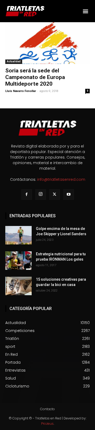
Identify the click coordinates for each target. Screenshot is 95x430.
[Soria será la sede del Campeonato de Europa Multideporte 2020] (47, 43)
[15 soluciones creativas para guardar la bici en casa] (18, 286)
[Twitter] (54, 194)
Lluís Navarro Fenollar (20, 91)
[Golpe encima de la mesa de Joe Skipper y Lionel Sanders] (18, 235)
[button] (85, 11)
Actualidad (14, 61)
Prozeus (47, 423)
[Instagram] (40, 194)
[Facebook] (26, 194)
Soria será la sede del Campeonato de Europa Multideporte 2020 (35, 77)
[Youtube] (68, 194)
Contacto (47, 409)
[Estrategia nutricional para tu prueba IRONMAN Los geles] (18, 260)
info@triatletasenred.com (61, 179)
